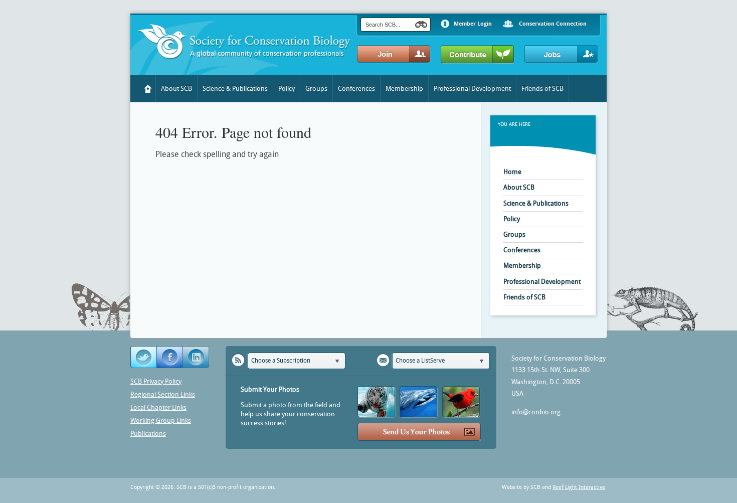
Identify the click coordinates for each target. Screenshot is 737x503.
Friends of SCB (542, 88)
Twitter (143, 357)
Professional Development (472, 88)
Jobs (561, 54)
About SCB (176, 88)
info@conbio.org (536, 412)
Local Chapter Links (158, 407)
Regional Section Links (162, 394)
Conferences (356, 88)
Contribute (477, 54)
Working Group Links (160, 420)
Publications (148, 433)
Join (394, 54)
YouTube (196, 357)
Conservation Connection (553, 24)
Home (148, 88)
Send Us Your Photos (419, 432)
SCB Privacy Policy (155, 381)
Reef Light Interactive (578, 487)
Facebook (170, 357)
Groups (316, 88)
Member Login (473, 24)
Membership (404, 88)
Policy (286, 88)
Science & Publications (235, 88)
